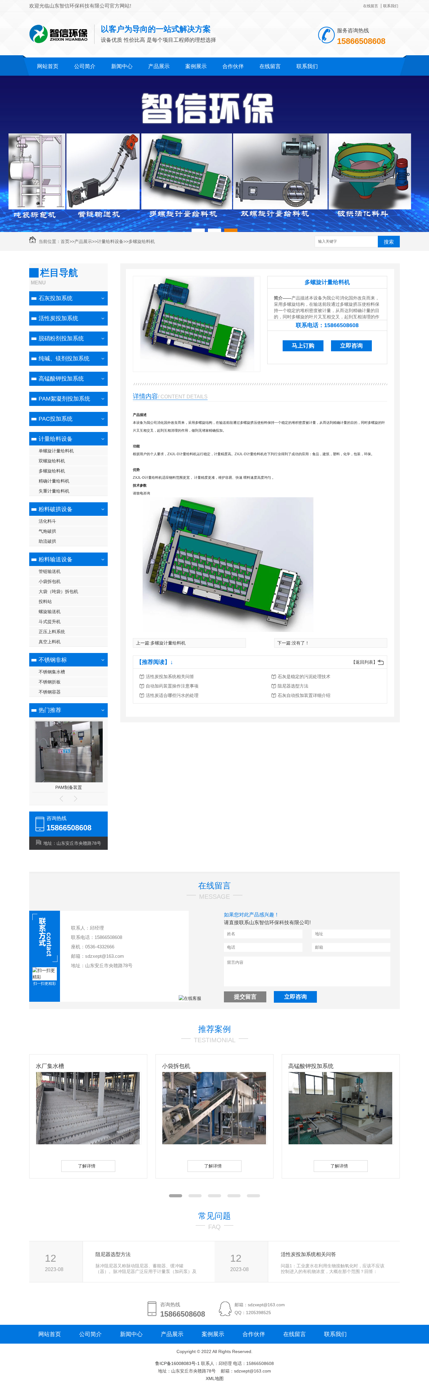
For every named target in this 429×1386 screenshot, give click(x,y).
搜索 (389, 242)
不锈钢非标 (53, 660)
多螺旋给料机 (141, 241)
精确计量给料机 (54, 480)
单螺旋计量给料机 (56, 450)
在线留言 (370, 6)
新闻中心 (122, 66)
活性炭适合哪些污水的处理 (172, 695)
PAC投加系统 (56, 419)
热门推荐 (50, 710)
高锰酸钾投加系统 (61, 378)
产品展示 (159, 66)
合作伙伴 (233, 66)
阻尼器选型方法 (293, 685)
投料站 (45, 601)
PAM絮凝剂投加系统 (64, 399)
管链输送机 (50, 571)
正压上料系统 (52, 631)
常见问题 (214, 1216)
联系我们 (390, 6)
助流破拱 (47, 541)
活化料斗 (47, 521)
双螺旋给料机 (52, 460)
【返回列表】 (364, 662)
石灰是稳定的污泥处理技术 (304, 676)
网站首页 (47, 66)
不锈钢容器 (50, 691)
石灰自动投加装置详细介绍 (304, 695)
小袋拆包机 (50, 581)
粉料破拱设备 (56, 509)
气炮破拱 (47, 531)
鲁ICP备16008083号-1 (177, 1363)
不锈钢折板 (50, 681)
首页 (65, 241)
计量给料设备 (110, 241)
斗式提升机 (50, 621)
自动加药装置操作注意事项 (172, 685)
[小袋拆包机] (177, 1142)
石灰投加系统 (56, 298)
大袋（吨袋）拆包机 (58, 591)
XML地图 (215, 1378)
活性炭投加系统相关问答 (170, 676)
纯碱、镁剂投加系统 (64, 358)
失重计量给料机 (54, 490)
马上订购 (303, 345)
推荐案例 (214, 1029)
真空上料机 (50, 641)
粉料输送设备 (56, 559)
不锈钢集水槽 (52, 671)
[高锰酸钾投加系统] (303, 1142)
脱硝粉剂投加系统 (61, 338)
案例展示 (196, 66)
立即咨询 (351, 345)
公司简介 (84, 66)
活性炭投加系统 (58, 318)
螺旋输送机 (50, 611)
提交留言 (245, 997)
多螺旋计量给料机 (327, 282)
